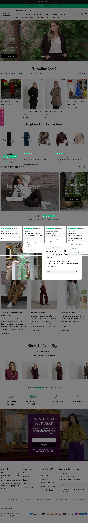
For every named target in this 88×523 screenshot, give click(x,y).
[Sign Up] (76, 271)
